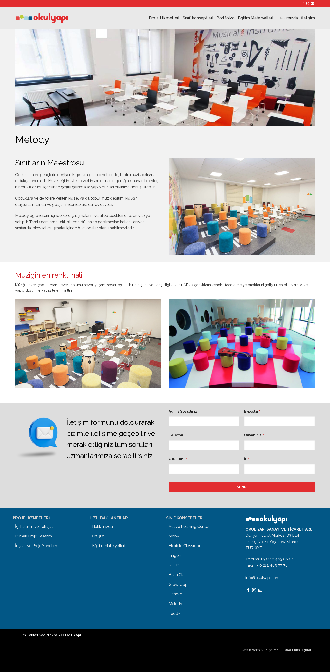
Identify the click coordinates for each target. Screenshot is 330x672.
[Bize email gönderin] (312, 3)
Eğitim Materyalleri (255, 18)
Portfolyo (225, 18)
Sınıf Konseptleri (198, 18)
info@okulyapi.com (262, 577)
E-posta (252, 411)
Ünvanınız (254, 435)
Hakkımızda (287, 18)
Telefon (177, 435)
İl (246, 459)
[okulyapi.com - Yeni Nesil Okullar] (41, 18)
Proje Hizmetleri (164, 18)
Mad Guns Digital (297, 650)
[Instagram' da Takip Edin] (307, 3)
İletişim (308, 18)
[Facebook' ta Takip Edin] (303, 3)
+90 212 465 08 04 (277, 559)
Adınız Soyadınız (184, 411)
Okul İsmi (178, 459)
